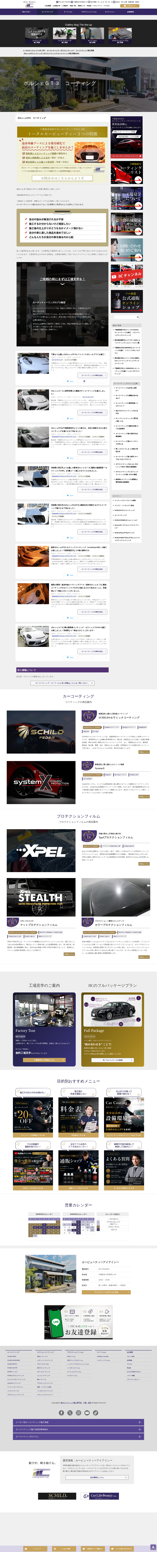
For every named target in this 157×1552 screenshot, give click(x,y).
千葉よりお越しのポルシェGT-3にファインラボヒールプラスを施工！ (78, 354)
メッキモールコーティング (45, 1391)
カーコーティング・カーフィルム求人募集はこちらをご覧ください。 (62, 683)
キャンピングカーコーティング (16, 1379)
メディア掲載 (131, 1375)
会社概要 (48, 6)
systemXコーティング (14, 1383)
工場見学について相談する (94, 1549)
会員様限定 (130, 12)
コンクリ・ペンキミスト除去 (124, 505)
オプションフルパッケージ (45, 1394)
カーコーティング (47, 12)
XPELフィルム (71, 1356)
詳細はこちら (144, 752)
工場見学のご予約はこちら (44, 1060)
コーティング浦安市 (98, 436)
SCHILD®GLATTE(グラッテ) (124, 533)
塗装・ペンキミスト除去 (44, 1387)
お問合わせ (131, 6)
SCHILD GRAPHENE (13, 1360)
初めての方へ (26, 12)
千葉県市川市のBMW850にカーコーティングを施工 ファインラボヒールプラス (127, 350)
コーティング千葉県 (70, 360)
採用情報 (129, 1360)
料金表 (89, 6)
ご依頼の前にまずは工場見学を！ (62, 279)
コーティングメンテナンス (15, 1387)
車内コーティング (42, 1356)
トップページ (37, 1549)
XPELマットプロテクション (75, 1360)
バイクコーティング (13, 1391)
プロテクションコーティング (15, 1394)
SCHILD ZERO (11, 1356)
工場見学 (65, 6)
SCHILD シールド (12, 1371)
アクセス (107, 6)
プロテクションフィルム (89, 12)
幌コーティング (41, 1379)
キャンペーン (97, 6)
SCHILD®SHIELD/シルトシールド (126, 520)
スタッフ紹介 (131, 1356)
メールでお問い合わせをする (123, 1549)
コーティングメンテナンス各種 (125, 500)
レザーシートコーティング (45, 1360)
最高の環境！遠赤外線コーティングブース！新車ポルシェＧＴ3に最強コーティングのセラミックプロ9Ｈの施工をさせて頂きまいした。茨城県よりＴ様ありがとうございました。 (78, 588)
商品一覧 (73, 6)
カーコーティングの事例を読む (92, 375)
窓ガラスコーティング (43, 1368)
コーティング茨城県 (84, 476)
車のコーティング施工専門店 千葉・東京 (76, 1403)
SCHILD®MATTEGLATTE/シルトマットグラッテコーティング (127, 539)
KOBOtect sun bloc (103, 1356)
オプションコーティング (45, 1352)
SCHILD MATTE (12, 1364)
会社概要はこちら (97, 1477)
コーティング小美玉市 (84, 513)
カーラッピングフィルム (74, 1371)
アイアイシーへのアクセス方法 (106, 1292)
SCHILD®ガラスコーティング (125, 510)
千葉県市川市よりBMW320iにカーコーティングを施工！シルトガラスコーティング (127, 370)
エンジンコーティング (43, 1375)
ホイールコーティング (43, 1371)
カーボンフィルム (72, 1375)
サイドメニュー (110, 12)
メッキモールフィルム (73, 1368)
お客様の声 (56, 6)
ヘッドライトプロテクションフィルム (78, 1364)
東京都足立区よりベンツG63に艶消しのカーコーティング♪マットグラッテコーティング (127, 360)
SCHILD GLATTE (12, 1368)
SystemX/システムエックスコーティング (64, 436)
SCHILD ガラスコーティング (15, 1375)
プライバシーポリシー (133, 1379)
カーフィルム (68, 12)
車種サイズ (81, 6)
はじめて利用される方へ (134, 1371)
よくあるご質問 (65, 1549)
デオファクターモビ (43, 1364)
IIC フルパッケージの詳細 (113, 1060)
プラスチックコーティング (45, 1383)
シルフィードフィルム (103, 1360)
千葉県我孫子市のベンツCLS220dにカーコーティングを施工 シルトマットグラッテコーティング (127, 332)
